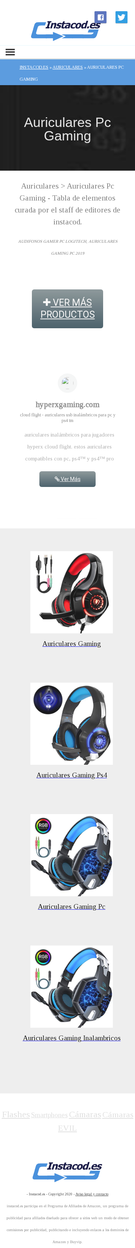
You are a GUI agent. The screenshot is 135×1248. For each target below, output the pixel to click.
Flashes (16, 1114)
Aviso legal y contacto (91, 1194)
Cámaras (85, 1114)
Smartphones (49, 1115)
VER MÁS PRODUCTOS (67, 308)
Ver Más (70, 479)
